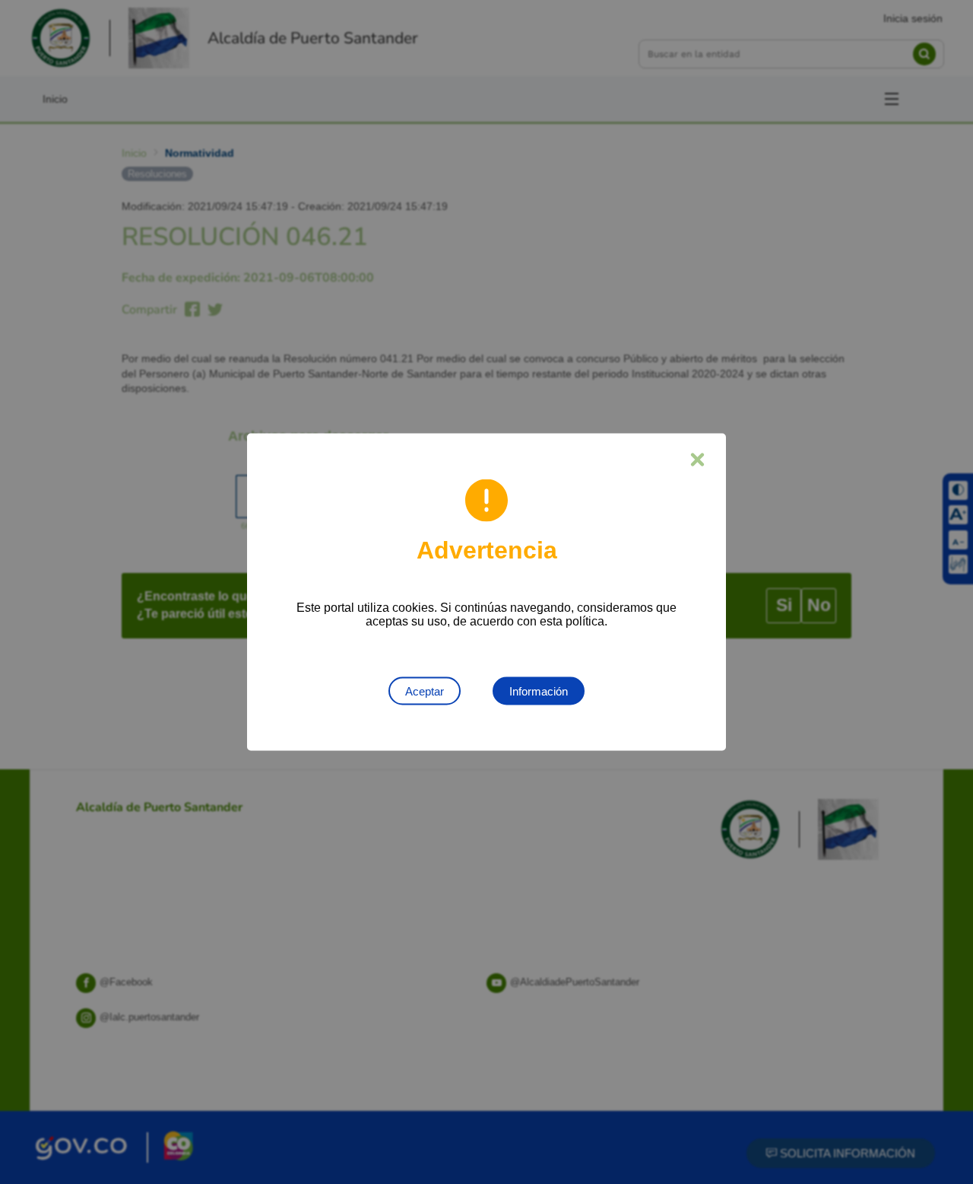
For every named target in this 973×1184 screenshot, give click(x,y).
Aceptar (424, 691)
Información (538, 691)
